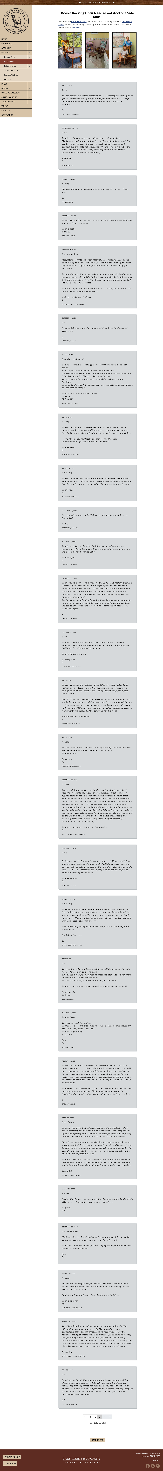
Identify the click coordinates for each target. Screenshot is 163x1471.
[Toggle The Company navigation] (29, 102)
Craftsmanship (9, 97)
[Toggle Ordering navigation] (29, 48)
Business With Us (11, 75)
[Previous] (90, 1417)
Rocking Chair (9, 57)
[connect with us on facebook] (148, 1466)
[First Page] (85, 1417)
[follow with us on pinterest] (153, 1466)
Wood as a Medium (10, 93)
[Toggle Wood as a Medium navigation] (29, 93)
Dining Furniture (10, 66)
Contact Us (7, 115)
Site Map (156, 1461)
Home (4, 39)
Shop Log (5, 111)
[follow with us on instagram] (158, 1466)
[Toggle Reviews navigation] (29, 52)
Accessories (9, 61)
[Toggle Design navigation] (29, 88)
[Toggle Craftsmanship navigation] (29, 97)
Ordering (6, 48)
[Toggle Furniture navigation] (29, 44)
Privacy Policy (12, 1457)
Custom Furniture (11, 70)
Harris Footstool (78, 21)
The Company (8, 102)
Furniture (6, 44)
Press (4, 84)
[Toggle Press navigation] (29, 84)
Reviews (5, 53)
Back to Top (97, 1440)
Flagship (76, 28)
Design (4, 88)
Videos (4, 106)
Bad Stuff (7, 79)
